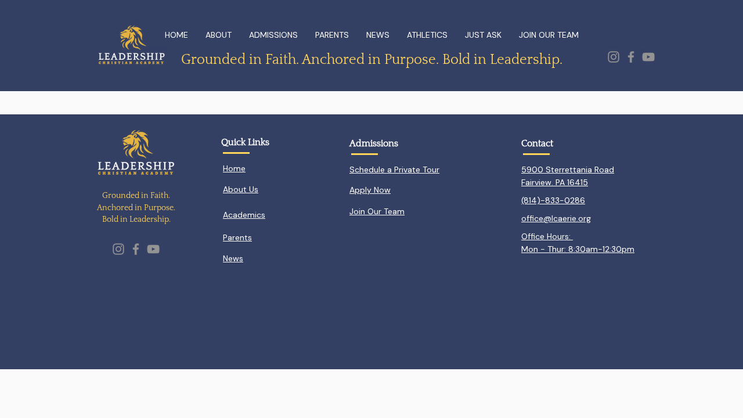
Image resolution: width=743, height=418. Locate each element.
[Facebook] (631, 56)
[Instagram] (613, 56)
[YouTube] (648, 56)
